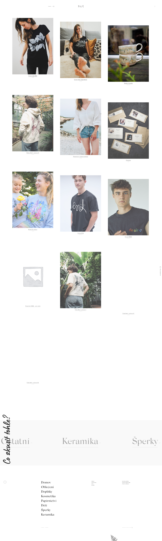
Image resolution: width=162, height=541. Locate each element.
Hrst (81, 6)
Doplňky (46, 492)
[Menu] (54, 6)
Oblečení (47, 487)
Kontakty (93, 485)
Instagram (46, 527)
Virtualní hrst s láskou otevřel (126, 527)
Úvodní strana (93, 482)
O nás (92, 483)
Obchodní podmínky (125, 481)
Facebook (42, 527)
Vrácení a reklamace (125, 483)
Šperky (145, 442)
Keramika (80, 442)
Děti (44, 506)
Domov (46, 483)
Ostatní (15, 442)
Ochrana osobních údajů (126, 482)
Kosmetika (48, 496)
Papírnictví (48, 501)
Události (92, 481)
